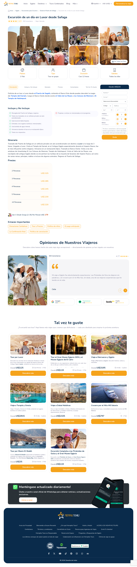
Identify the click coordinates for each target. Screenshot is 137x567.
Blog (68, 4)
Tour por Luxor (16, 357)
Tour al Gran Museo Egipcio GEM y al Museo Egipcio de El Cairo (67, 358)
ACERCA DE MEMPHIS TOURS (107, 526)
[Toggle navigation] (20, 3)
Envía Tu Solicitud (106, 529)
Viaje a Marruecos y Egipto (102, 357)
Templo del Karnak (18, 96)
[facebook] (49, 554)
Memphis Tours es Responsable (46, 533)
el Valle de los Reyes (63, 96)
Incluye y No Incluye (30, 87)
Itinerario (47, 87)
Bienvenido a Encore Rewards (46, 526)
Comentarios (74, 87)
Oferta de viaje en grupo (107, 537)
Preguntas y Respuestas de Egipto (90, 533)
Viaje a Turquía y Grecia (20, 405)
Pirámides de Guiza (65, 457)
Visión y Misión (87, 526)
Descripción (13, 87)
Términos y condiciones (44, 529)
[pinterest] (71, 554)
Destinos (41, 4)
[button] (96, 4)
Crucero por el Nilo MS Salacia (104, 405)
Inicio (26, 4)
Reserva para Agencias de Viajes (85, 529)
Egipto (32, 4)
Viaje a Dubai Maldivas (61, 405)
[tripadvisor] (88, 554)
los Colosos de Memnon (84, 96)
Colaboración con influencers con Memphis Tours (78, 537)
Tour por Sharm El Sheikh (21, 451)
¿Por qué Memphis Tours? (69, 526)
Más (74, 4)
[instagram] (77, 554)
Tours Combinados (56, 4)
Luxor (80, 144)
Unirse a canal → (28, 500)
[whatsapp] (82, 554)
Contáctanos (29, 529)
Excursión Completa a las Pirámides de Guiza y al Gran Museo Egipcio (67, 452)
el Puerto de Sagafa (42, 93)
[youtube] (60, 554)
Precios (60, 87)
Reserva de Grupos (67, 533)
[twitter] (54, 554)
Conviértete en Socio (63, 529)
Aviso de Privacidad (25, 526)
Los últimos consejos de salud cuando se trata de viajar (40, 537)
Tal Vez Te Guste (91, 87)
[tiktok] (66, 554)
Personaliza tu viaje (123, 4)
